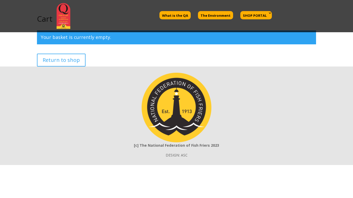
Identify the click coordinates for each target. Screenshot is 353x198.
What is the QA (175, 15)
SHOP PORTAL (255, 15)
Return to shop (61, 59)
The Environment (216, 15)
